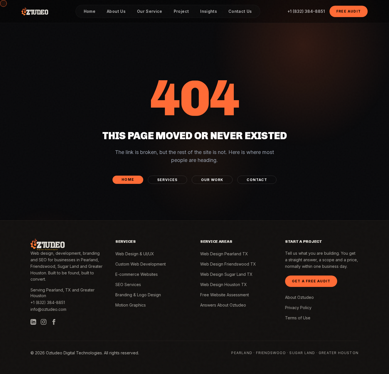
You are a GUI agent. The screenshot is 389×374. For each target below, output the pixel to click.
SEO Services (128, 284)
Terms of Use (297, 317)
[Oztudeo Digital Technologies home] (34, 11)
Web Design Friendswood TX (228, 264)
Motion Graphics (130, 305)
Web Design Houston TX (223, 284)
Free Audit (348, 11)
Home (128, 179)
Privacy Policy (298, 307)
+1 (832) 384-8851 (306, 11)
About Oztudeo (299, 297)
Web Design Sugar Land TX (226, 274)
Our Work (212, 180)
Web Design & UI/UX (134, 253)
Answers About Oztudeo (223, 305)
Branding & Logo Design (138, 294)
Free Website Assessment (224, 294)
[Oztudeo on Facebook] (54, 322)
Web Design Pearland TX (224, 253)
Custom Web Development (140, 264)
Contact (257, 180)
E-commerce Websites (136, 274)
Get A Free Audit (311, 281)
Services (167, 180)
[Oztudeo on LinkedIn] (33, 322)
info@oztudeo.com (48, 309)
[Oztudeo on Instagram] (43, 322)
